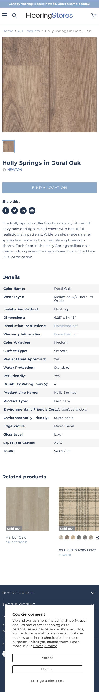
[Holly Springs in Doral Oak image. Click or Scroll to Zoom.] (49, 87)
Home (7, 31)
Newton (14, 169)
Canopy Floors (17, 542)
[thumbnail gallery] (8, 147)
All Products (29, 31)
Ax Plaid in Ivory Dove (77, 550)
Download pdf (66, 326)
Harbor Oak (16, 537)
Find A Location (49, 188)
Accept (47, 658)
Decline (47, 669)
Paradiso (65, 555)
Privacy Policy (45, 646)
